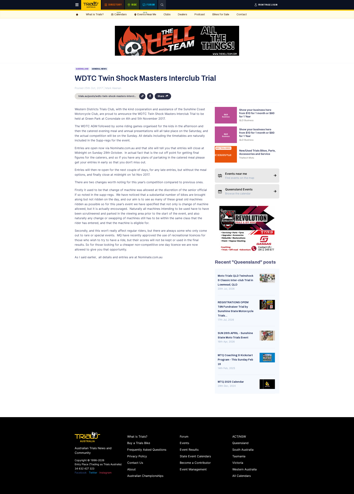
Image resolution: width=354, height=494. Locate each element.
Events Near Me (146, 14)
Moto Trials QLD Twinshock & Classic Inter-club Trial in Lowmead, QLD (235, 280)
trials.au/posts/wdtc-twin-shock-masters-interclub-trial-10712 (108, 96)
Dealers (182, 14)
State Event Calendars (195, 456)
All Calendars (241, 476)
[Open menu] (77, 5)
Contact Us (135, 463)
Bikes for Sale (220, 14)
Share (161, 96)
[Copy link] (142, 96)
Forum (184, 436)
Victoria (237, 463)
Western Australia (244, 469)
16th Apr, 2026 (226, 341)
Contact (242, 14)
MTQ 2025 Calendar (231, 381)
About (131, 469)
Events (184, 443)
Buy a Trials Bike (138, 443)
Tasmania (238, 456)
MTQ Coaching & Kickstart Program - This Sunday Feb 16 (235, 360)
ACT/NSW (239, 436)
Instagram (105, 472)
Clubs (167, 14)
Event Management (193, 469)
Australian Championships (145, 476)
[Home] (77, 14)
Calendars (120, 14)
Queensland (240, 443)
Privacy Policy (137, 456)
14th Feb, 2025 (226, 368)
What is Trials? (95, 14)
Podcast (200, 14)
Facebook (81, 472)
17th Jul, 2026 (226, 319)
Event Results (189, 449)
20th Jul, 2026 (226, 288)
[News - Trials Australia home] (91, 5)
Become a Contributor (195, 463)
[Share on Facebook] (150, 96)
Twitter (93, 472)
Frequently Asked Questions (146, 449)
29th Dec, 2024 (227, 385)
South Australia (243, 449)
